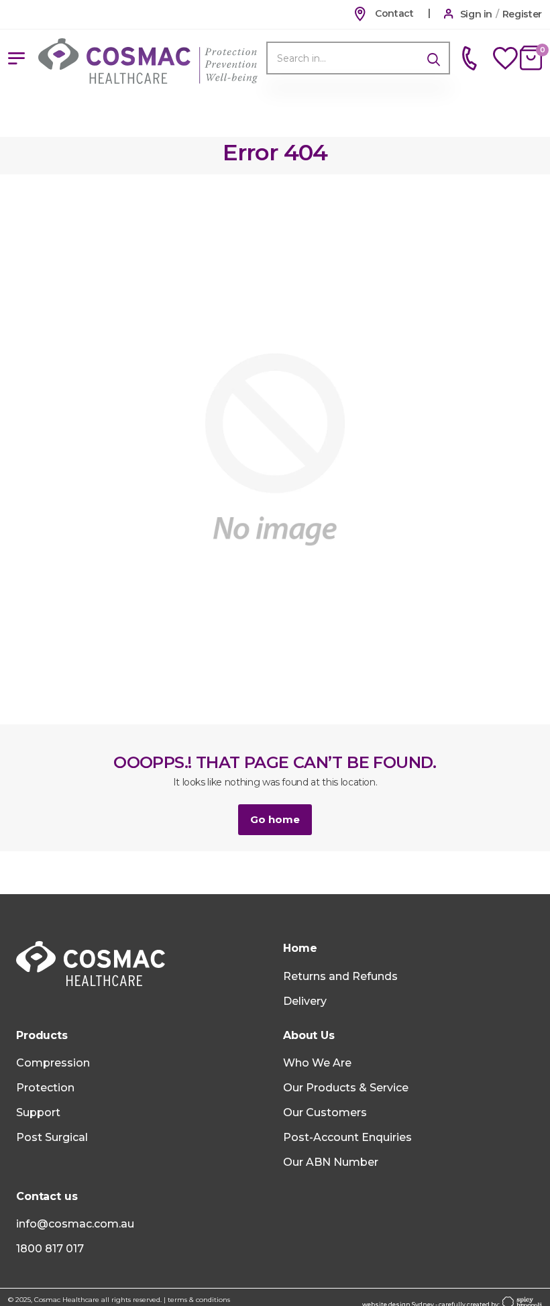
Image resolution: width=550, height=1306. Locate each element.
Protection (45, 1087)
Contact (392, 13)
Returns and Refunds (340, 976)
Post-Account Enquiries (347, 1137)
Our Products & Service (345, 1087)
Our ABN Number (330, 1162)
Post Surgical (52, 1137)
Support (38, 1112)
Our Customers (325, 1112)
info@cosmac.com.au (75, 1223)
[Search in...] (434, 58)
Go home (275, 819)
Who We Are (317, 1062)
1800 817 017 (50, 1248)
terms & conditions (199, 1299)
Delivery (305, 1001)
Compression (53, 1062)
